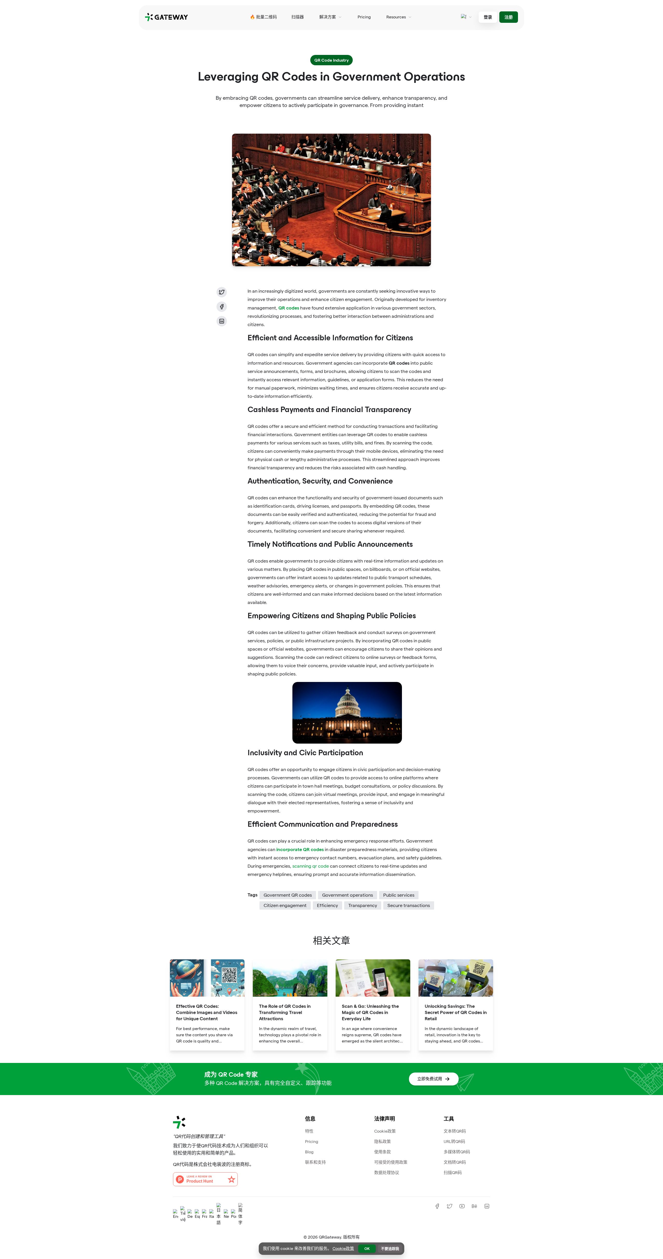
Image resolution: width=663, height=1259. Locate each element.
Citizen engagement (285, 905)
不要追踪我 (390, 1248)
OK (367, 1248)
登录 (488, 17)
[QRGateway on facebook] (437, 1206)
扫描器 (297, 17)
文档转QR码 (455, 1162)
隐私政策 (382, 1141)
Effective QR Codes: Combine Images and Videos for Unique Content (206, 1012)
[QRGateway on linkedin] (487, 1206)
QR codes (288, 307)
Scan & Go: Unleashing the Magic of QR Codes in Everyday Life (370, 1012)
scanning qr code (310, 866)
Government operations (347, 895)
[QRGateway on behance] (474, 1206)
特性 (309, 1131)
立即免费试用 (429, 1079)
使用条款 (382, 1152)
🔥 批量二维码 (263, 17)
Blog (309, 1152)
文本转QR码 (455, 1131)
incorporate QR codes (300, 849)
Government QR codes (288, 895)
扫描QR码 (453, 1172)
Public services (398, 895)
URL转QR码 (454, 1141)
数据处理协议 (386, 1172)
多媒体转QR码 (457, 1152)
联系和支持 (315, 1162)
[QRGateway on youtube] (462, 1206)
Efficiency (327, 905)
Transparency (362, 905)
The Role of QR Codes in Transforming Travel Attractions (285, 1012)
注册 (509, 17)
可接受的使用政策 (390, 1162)
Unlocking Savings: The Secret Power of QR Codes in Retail (456, 1012)
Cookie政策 (385, 1131)
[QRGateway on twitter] (449, 1206)
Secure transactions (408, 905)
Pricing (364, 17)
